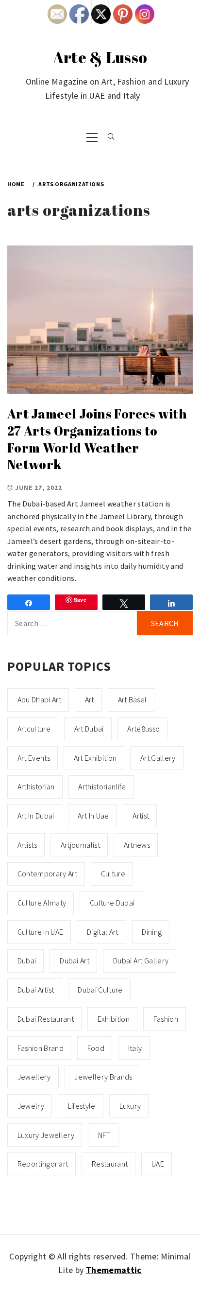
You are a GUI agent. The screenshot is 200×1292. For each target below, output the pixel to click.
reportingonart (42, 1164)
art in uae (93, 816)
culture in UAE (40, 932)
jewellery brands (103, 1077)
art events (33, 758)
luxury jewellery (45, 1135)
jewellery (34, 1077)
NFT (104, 1135)
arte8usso (143, 728)
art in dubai (35, 816)
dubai (26, 960)
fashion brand (40, 1048)
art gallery (158, 758)
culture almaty (41, 903)
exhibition (114, 1019)
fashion (165, 1019)
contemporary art (47, 873)
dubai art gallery (140, 960)
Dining (152, 932)
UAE (157, 1164)
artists (27, 845)
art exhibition (95, 758)
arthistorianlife (102, 786)
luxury (130, 1106)
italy (135, 1048)
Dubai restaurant (45, 1019)
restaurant (110, 1164)
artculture (33, 728)
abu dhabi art (39, 699)
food (95, 1048)
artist (141, 816)
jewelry (30, 1106)
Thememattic (114, 1269)
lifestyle (82, 1106)
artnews (137, 845)
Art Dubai (89, 728)
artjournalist (80, 845)
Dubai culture (100, 990)
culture (113, 873)
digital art (102, 932)
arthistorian (36, 786)
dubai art (74, 960)
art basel (132, 699)
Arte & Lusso (100, 57)
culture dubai (112, 903)
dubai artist (35, 990)
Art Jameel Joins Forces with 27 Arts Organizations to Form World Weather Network (97, 439)
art (89, 699)
